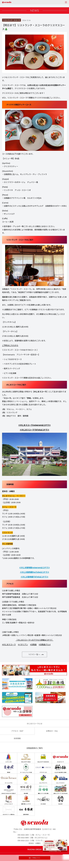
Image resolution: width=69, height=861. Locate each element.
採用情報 (17, 738)
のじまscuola (6, 2)
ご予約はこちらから (10, 345)
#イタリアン (23, 644)
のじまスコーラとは (34, 723)
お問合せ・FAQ (52, 731)
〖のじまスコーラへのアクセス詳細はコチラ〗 (34, 640)
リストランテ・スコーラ (11, 20)
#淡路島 (33, 644)
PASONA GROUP (34, 849)
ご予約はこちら (35, 857)
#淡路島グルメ (45, 644)
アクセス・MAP (17, 731)
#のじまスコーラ (9, 644)
